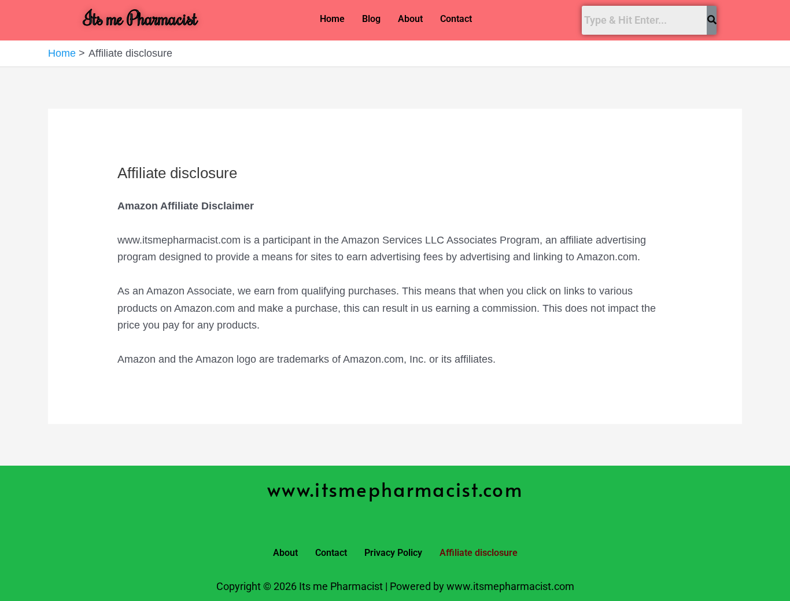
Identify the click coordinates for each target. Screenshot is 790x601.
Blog (371, 18)
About (410, 18)
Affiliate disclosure (479, 552)
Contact (456, 18)
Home (332, 18)
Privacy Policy (393, 552)
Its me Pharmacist (140, 18)
